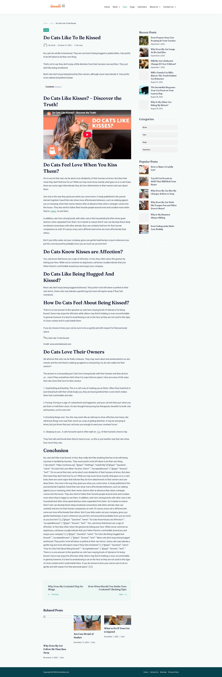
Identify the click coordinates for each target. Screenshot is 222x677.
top (98, 432)
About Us (154, 7)
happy (53, 211)
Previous (55, 594)
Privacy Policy (173, 672)
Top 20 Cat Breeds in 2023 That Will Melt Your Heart (163, 181)
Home (107, 7)
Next (121, 594)
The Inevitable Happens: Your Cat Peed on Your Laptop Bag (163, 90)
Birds (115, 7)
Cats (125, 7)
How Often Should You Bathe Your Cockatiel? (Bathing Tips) (107, 588)
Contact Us (168, 7)
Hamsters (142, 7)
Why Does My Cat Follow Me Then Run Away (54, 649)
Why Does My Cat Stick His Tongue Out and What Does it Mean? (164, 205)
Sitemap (163, 672)
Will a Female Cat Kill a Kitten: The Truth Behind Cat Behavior (163, 75)
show (58, 87)
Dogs (132, 7)
